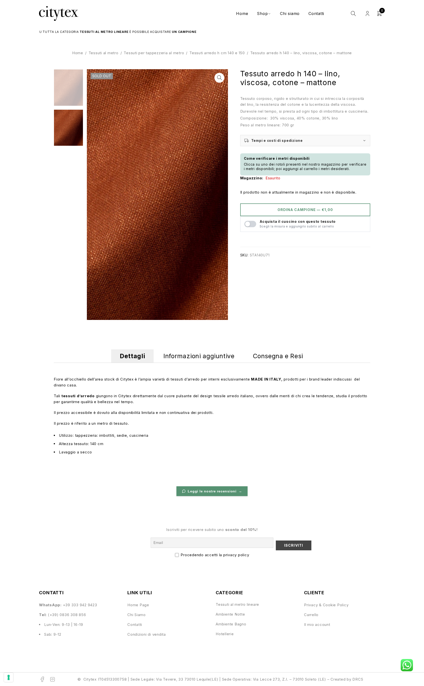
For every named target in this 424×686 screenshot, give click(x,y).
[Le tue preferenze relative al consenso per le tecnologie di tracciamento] (8, 677)
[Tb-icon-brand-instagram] (53, 679)
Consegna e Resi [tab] (278, 356)
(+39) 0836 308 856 (67, 614)
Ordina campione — (305, 210)
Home (77, 53)
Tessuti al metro (104, 53)
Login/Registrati (367, 14)
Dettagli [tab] (132, 356)
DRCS (357, 679)
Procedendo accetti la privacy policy (215, 555)
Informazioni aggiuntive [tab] (198, 356)
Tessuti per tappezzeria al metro (154, 53)
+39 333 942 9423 (80, 605)
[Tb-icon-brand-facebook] (42, 679)
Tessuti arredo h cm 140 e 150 (217, 53)
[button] (219, 78)
